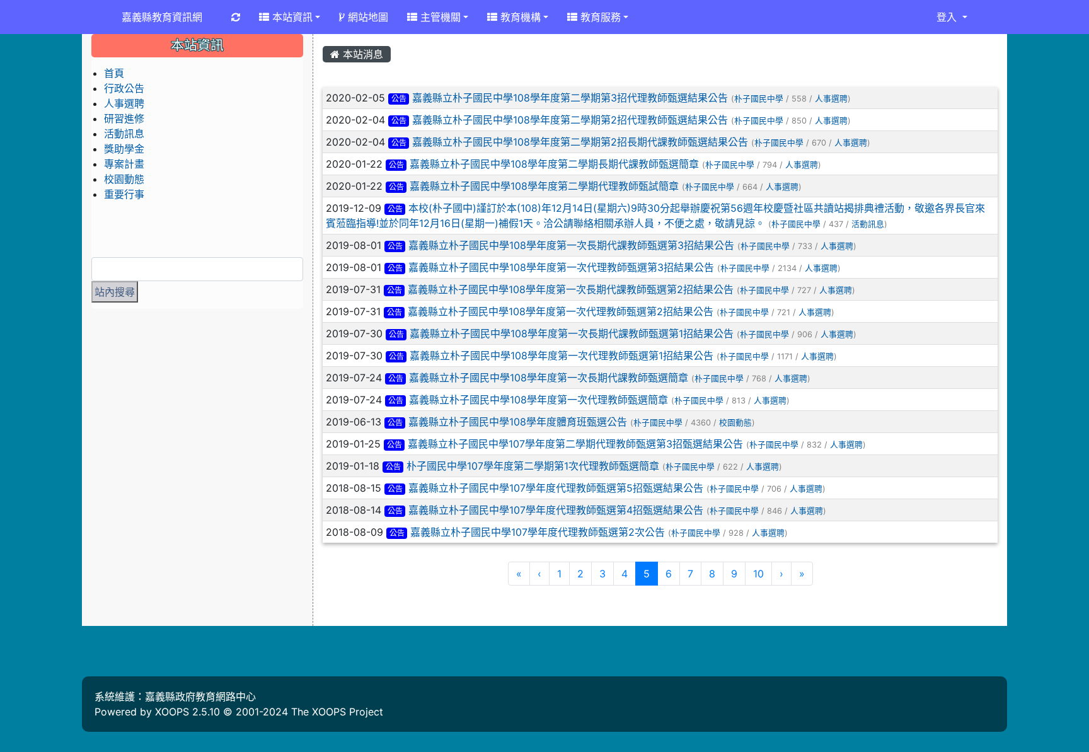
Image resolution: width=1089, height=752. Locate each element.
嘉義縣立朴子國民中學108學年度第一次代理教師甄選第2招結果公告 (560, 311)
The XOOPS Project (337, 711)
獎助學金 (124, 148)
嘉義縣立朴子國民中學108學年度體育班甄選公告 (517, 421)
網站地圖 (366, 17)
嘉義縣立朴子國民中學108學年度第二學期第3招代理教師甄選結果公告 (570, 97)
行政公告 (124, 88)
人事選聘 (831, 98)
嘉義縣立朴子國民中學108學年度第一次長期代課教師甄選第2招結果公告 (571, 289)
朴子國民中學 (758, 98)
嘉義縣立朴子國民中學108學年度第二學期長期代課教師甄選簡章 (554, 164)
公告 (398, 98)
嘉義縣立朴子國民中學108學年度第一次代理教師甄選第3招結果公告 (561, 267)
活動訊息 (867, 224)
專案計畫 (124, 164)
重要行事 (124, 194)
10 (758, 573)
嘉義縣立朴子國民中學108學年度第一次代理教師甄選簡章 (538, 399)
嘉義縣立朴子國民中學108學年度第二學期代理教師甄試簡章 (544, 186)
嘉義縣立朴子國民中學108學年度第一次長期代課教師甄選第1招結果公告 (572, 333)
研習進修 (124, 118)
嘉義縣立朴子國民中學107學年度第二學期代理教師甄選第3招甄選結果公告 (575, 443)
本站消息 (361, 54)
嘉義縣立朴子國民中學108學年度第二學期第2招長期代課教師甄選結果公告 (580, 142)
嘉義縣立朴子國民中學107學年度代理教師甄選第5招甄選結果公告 (555, 488)
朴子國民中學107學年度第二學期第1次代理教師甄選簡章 (532, 466)
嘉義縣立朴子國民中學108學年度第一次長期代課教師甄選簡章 (548, 377)
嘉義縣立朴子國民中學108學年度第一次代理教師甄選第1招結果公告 (561, 355)
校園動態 (735, 422)
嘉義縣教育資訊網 (162, 17)
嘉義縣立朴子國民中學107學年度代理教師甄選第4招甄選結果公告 (555, 510)
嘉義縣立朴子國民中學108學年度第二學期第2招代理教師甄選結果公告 (570, 119)
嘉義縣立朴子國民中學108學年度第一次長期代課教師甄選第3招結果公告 (571, 245)
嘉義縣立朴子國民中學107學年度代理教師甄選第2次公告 (537, 532)
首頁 (114, 73)
